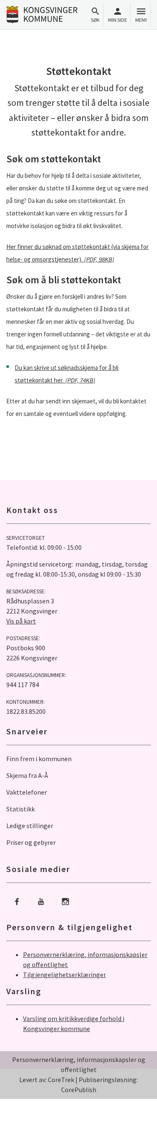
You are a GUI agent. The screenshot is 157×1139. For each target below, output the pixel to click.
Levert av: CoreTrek (46, 1079)
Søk (95, 20)
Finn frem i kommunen (39, 758)
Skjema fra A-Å (27, 775)
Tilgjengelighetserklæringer (64, 974)
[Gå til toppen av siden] (142, 1124)
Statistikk (20, 809)
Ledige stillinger (29, 825)
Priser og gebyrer (31, 842)
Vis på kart (21, 621)
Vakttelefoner (26, 792)
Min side (117, 20)
